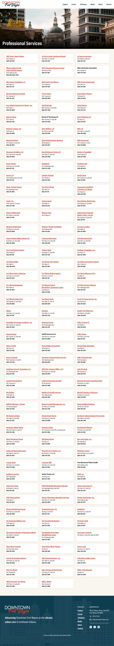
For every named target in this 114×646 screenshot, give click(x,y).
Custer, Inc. (10, 201)
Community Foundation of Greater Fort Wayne (85, 188)
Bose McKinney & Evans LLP (51, 152)
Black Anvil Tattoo (12, 140)
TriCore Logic (81, 546)
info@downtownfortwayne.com (100, 619)
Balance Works (11, 117)
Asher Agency (82, 105)
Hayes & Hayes (11, 334)
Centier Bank (81, 175)
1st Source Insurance (84, 56)
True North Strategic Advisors (16, 558)
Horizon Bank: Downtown (85, 346)
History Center (11, 346)
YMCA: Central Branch (84, 570)
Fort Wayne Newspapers (14, 285)
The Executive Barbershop (51, 521)
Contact (109, 4)
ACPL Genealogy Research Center (53, 68)
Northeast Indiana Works (14, 427)
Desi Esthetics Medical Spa (86, 201)
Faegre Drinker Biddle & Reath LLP (17, 238)
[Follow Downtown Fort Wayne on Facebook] (90, 627)
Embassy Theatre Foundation (52, 227)
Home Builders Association (51, 346)
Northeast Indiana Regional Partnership (90, 416)
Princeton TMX (47, 462)
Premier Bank (11, 462)
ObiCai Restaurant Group (14, 439)
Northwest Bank (47, 427)
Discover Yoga (46, 212)
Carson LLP (10, 175)
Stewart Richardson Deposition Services (55, 497)
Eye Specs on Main (83, 227)
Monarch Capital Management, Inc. (53, 404)
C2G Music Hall (82, 163)
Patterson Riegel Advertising (16, 451)
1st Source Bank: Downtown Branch (54, 56)
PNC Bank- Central (83, 451)
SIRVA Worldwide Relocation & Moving (55, 486)
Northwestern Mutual (84, 427)
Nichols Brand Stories (49, 416)
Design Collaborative (13, 212)
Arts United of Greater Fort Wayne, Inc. (19, 105)
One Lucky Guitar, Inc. (84, 439)
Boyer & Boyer (11, 163)
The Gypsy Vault (82, 521)
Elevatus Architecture (13, 227)
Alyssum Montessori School (15, 93)
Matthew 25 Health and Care (51, 392)
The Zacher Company (84, 532)
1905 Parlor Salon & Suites (15, 56)
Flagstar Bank (46, 250)
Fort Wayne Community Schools (88, 262)
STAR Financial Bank (13, 497)
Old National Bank (48, 439)
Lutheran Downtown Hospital (51, 381)
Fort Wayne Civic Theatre (50, 262)
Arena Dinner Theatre (84, 93)
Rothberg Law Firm (12, 474)
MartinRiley (10, 392)
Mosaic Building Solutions (86, 404)
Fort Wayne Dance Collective (16, 273)
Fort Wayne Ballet (12, 262)
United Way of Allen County (86, 558)
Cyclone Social (46, 201)
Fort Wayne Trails (47, 299)
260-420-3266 (95, 616)
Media (93, 4)
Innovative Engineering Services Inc (54, 357)
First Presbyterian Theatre (15, 250)
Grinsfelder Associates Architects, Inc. (19, 322)
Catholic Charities (48, 175)
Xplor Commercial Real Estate (52, 570)
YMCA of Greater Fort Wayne (15, 581)
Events (74, 4)
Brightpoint (45, 163)
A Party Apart (46, 93)
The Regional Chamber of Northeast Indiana (21, 532)
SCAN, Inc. (80, 474)
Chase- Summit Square (14, 187)
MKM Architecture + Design (15, 404)
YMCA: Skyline (46, 581)
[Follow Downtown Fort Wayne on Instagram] (98, 627)
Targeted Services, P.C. (49, 509)
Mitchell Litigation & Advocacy (87, 392)
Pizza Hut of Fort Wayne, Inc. (51, 451)
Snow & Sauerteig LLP (84, 486)
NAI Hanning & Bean (13, 416)
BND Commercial (83, 140)
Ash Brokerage (47, 105)
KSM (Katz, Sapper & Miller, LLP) (52, 369)
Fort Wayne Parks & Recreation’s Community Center (52, 286)
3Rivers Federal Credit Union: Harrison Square (14, 69)
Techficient (81, 509)
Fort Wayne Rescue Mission (86, 285)
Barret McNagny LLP (84, 117)
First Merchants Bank (84, 238)
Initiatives (83, 4)
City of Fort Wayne (48, 187)
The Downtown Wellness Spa (16, 521)
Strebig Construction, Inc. (86, 497)
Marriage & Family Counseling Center (89, 381)
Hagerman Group (47, 322)
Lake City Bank (82, 369)
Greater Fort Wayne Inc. (85, 311)
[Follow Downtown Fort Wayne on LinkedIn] (94, 627)
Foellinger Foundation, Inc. (86, 250)
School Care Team (12, 486)
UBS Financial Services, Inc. (51, 558)
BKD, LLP (80, 128)
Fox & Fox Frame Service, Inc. (87, 299)
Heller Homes (81, 334)
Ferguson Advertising (49, 238)
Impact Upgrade (11, 357)
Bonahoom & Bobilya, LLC (14, 152)
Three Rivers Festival (13, 546)
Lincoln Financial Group (14, 381)
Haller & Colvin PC (83, 322)
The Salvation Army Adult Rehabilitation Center (50, 533)
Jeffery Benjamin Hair (84, 357)
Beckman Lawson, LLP (13, 128)
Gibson (8, 311)
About (100, 4)
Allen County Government (86, 82)
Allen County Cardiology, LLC (15, 82)
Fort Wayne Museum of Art (86, 273)
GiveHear (45, 311)
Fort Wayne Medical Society (51, 273)
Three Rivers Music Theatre (51, 546)
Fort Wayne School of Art (14, 299)
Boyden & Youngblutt (84, 152)
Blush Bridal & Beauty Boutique (52, 140)
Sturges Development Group (15, 509)
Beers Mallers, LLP (48, 128)
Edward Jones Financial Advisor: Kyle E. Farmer (85, 213)
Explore (65, 4)
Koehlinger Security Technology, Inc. (18, 369)
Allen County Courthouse (50, 82)
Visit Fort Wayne (11, 570)
